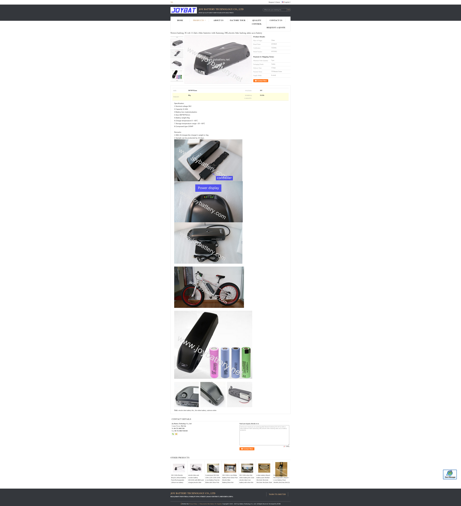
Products (198, 20)
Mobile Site (185, 504)
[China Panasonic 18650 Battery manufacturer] (183, 10)
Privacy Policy (193, 504)
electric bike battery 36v (186, 410)
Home (180, 20)
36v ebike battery (200, 410)
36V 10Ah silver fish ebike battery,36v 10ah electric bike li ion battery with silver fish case (246, 480)
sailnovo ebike (211, 410)
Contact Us (276, 20)
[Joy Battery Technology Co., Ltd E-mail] (176, 434)
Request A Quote (274, 2)
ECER (279, 504)
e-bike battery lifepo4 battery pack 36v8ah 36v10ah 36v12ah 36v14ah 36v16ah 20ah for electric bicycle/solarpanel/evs (264, 481)
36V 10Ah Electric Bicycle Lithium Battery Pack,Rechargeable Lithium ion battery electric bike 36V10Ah (178, 480)
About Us (218, 20)
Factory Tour (237, 20)
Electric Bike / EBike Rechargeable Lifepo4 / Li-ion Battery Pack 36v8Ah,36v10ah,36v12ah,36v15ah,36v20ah (281, 478)
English (286, 2)
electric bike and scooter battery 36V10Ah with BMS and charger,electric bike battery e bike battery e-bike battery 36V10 (196, 481)
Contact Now (262, 81)
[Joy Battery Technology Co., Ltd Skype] (173, 434)
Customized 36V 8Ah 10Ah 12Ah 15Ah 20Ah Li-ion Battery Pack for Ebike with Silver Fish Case (212, 480)
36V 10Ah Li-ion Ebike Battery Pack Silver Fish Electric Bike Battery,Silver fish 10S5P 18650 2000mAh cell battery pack (230, 482)
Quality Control (257, 22)
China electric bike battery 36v (208, 504)
